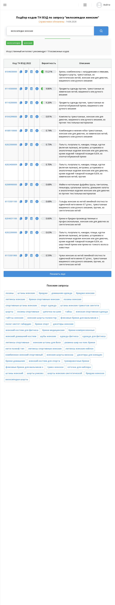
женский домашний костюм (21, 336)
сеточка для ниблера (79, 367)
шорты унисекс (35, 373)
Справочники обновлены (58, 21)
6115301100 (11, 201)
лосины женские (72, 299)
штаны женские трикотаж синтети (79, 305)
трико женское (55, 367)
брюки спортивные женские (44, 299)
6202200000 (11, 232)
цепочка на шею (52, 311)
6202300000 (11, 144)
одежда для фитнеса (94, 336)
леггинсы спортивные (17, 342)
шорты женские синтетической (64, 373)
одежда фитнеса (69, 336)
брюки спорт (42, 323)
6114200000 (11, 102)
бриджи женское (95, 373)
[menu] (5, 5)
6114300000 (11, 88)
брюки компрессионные (81, 330)
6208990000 (11, 184)
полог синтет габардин (18, 323)
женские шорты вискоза (60, 354)
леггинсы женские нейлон (79, 348)
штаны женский (14, 373)
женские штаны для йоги (47, 342)
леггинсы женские (15, 299)
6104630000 (11, 71)
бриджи (43, 293)
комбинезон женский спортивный (24, 354)
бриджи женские (85, 293)
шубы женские (48, 336)
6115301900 (11, 255)
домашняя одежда (61, 293)
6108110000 (11, 130)
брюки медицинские (53, 330)
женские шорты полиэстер (42, 317)
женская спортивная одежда (92, 311)
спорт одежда (48, 305)
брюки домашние (15, 360)
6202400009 (11, 164)
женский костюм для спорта (44, 360)
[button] (85, 5)
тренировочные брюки (76, 360)
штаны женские (26, 293)
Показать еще (57, 273)
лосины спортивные (28, 311)
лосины (10, 293)
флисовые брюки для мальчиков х (79, 317)
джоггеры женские (63, 323)
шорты (9, 311)
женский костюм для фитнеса (22, 330)
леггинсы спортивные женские (45, 348)
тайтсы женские (14, 317)
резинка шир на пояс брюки (80, 342)
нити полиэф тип (15, 348)
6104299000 (11, 116)
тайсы (68, 311)
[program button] (85, 5)
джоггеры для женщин (89, 354)
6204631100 (11, 218)
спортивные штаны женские (21, 305)
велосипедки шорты (17, 379)
